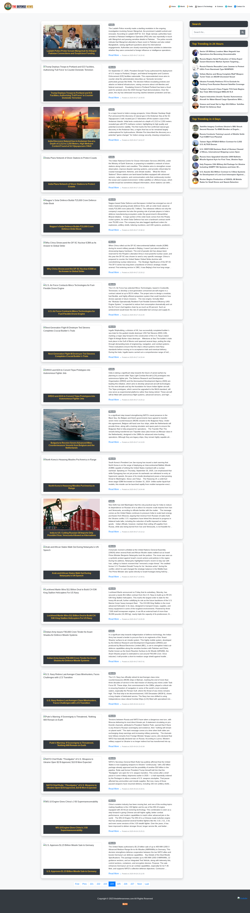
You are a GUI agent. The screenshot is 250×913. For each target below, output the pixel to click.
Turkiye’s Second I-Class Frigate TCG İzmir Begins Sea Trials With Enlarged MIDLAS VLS (222, 90)
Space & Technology (205, 6)
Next (139, 884)
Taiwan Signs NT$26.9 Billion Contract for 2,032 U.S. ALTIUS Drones (221, 143)
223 (105, 884)
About (229, 6)
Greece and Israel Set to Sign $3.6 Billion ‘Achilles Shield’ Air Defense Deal (222, 105)
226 (125, 884)
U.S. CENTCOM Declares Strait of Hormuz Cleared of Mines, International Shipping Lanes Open (221, 150)
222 (98, 884)
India (191, 6)
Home (173, 6)
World (182, 6)
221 (91, 884)
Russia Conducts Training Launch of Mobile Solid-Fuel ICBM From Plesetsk (222, 135)
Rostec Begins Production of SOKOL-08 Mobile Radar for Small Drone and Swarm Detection (221, 180)
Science (220, 6)
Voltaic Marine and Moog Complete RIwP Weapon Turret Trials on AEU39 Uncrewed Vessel (221, 75)
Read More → (115, 55)
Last (147, 884)
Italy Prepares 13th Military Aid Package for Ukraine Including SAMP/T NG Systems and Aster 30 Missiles (222, 165)
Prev (84, 884)
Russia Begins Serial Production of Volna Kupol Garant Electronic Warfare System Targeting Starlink (221, 60)
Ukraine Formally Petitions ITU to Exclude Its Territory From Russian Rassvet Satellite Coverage (222, 82)
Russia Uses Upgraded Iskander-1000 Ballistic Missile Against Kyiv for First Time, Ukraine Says (221, 158)
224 (112, 884)
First (77, 884)
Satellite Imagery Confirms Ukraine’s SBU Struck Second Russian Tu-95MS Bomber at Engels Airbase (221, 128)
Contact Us (240, 6)
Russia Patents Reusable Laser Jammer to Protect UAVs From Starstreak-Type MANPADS (222, 67)
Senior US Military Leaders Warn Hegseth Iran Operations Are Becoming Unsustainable (220, 52)
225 (119, 884)
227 (132, 884)
